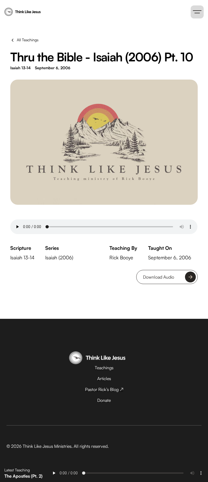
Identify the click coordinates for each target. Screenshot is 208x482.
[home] (65, 12)
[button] (197, 11)
